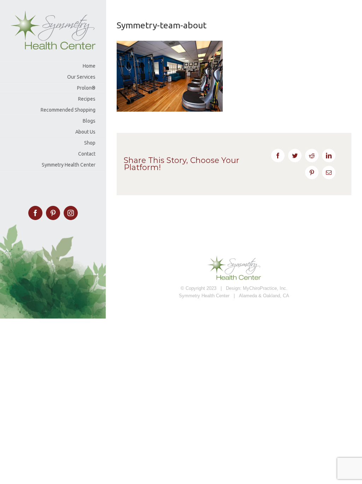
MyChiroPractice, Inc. (265, 288)
